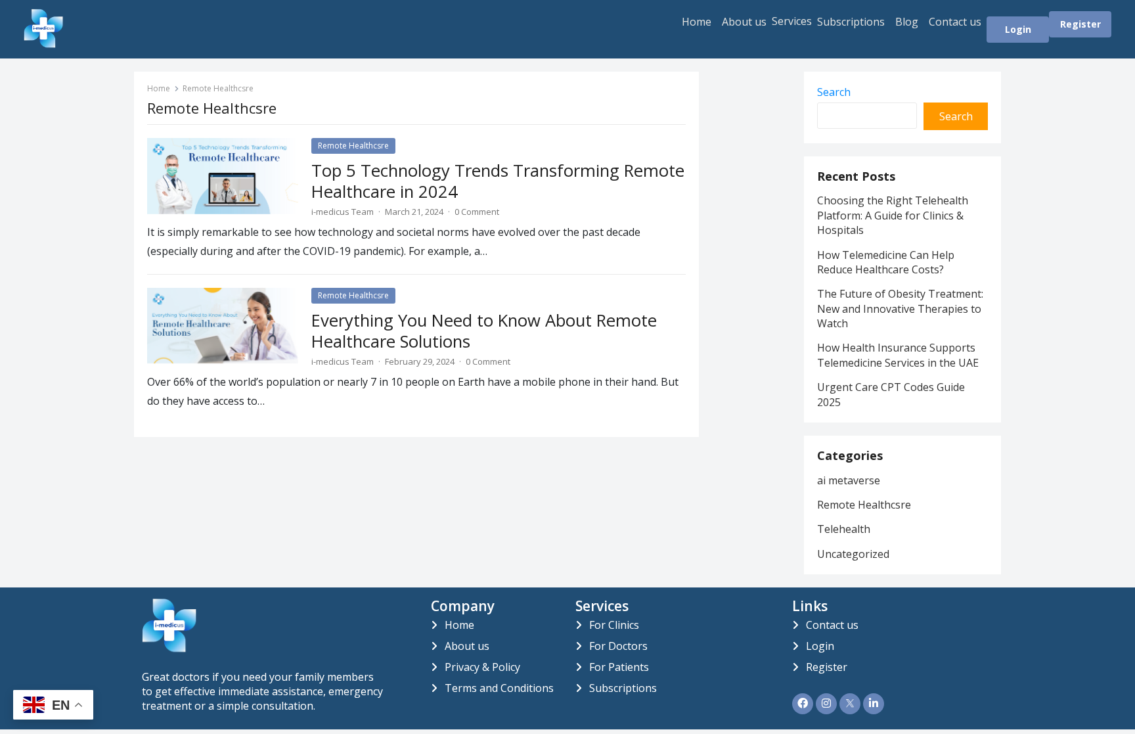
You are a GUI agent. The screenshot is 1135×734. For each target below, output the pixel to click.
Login (1018, 29)
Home (696, 21)
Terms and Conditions (499, 688)
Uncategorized (853, 554)
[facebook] (802, 703)
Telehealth (843, 529)
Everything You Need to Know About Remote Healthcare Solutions (484, 331)
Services (792, 21)
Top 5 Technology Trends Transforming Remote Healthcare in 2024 (497, 181)
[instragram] (826, 703)
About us (744, 21)
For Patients (619, 667)
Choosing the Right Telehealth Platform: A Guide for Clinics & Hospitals (892, 215)
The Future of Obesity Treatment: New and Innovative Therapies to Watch (900, 309)
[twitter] (849, 703)
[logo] (169, 648)
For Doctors (618, 646)
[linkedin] (873, 703)
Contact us (955, 21)
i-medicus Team (342, 212)
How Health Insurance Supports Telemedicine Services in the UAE (899, 354)
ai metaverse (848, 480)
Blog (906, 21)
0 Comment (477, 212)
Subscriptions (851, 21)
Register (1080, 24)
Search (834, 92)
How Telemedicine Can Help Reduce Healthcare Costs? (885, 262)
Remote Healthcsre (353, 145)
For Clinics (614, 625)
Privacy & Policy (482, 667)
